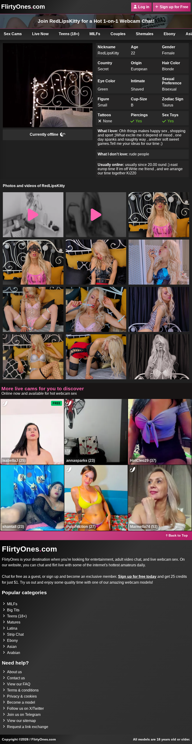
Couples (118, 34)
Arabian (13, 653)
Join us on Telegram (24, 715)
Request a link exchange (27, 727)
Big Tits (13, 610)
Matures (13, 622)
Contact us (16, 678)
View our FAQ (18, 684)
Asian (12, 647)
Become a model (21, 702)
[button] (33, 214)
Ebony (169, 34)
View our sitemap (21, 721)
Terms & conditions (23, 690)
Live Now (40, 34)
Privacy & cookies (22, 696)
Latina (12, 628)
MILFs (94, 34)
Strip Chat (15, 634)
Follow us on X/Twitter (25, 708)
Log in (143, 7)
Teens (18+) (69, 34)
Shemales (144, 34)
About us (14, 672)
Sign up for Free (174, 7)
